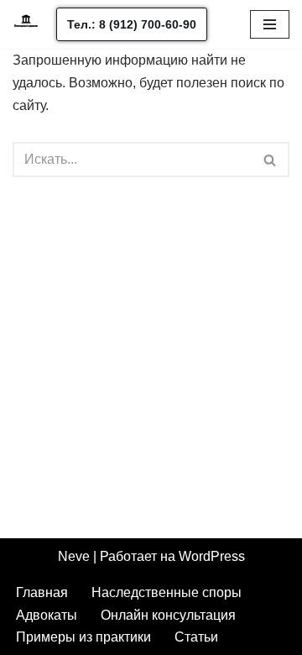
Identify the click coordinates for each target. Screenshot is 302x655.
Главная (42, 592)
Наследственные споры (166, 592)
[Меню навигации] (269, 24)
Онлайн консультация (168, 615)
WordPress (212, 556)
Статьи (196, 637)
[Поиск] (270, 159)
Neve (74, 556)
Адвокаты (46, 615)
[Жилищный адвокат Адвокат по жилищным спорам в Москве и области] (26, 24)
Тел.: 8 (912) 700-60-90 (131, 24)
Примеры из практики (83, 637)
